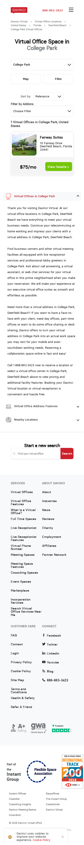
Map (26, 79)
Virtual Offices (22, 492)
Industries (49, 501)
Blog (50, 671)
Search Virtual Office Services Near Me (26, 610)
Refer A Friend (21, 707)
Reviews (48, 519)
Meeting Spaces (22, 555)
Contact (17, 644)
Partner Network (54, 555)
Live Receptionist (24, 528)
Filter (58, 79)
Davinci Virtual (19, 21)
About (46, 492)
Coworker (14, 798)
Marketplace (20, 591)
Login (15, 653)
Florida (37, 25)
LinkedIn (53, 653)
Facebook (54, 635)
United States (18, 25)
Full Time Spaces (23, 519)
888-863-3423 (52, 10)
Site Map (17, 680)
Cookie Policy (21, 671)
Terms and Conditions (19, 690)
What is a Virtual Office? (23, 511)
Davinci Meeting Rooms (22, 809)
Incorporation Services (20, 601)
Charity (47, 528)
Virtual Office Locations (48, 21)
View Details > (58, 167)
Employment (51, 537)
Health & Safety (23, 698)
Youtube (53, 662)
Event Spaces (21, 582)
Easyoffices (52, 793)
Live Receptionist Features (24, 538)
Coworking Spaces (24, 573)
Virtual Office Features (21, 502)
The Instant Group (56, 798)
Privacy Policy (21, 662)
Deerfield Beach (57, 25)
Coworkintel (53, 804)
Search (67, 453)
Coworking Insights (20, 804)
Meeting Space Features (22, 565)
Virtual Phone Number (21, 547)
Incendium (15, 815)
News (46, 510)
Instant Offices (17, 793)
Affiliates (49, 546)
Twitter (52, 644)
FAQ (14, 635)
